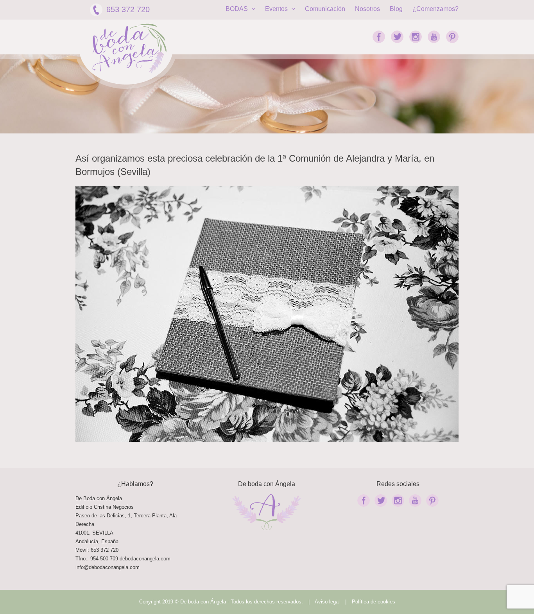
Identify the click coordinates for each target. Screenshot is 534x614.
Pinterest (452, 37)
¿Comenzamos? (435, 8)
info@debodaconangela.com (107, 567)
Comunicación (325, 8)
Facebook (379, 37)
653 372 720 (128, 9)
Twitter (397, 37)
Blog (396, 8)
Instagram (415, 37)
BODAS (237, 8)
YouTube (434, 37)
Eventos (277, 8)
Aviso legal (327, 602)
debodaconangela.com (145, 559)
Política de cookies (373, 602)
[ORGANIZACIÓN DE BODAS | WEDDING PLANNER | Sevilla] (129, 48)
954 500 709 (104, 559)
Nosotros (367, 8)
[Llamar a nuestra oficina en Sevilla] (119, 559)
